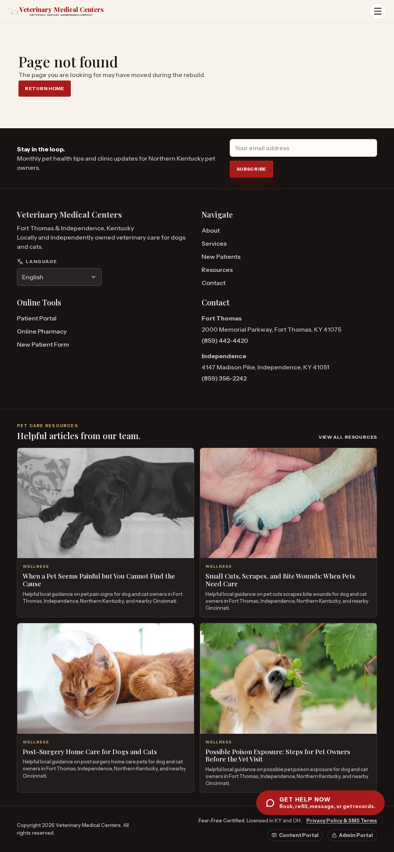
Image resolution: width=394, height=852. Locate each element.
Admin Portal (356, 835)
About (211, 230)
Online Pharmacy (42, 331)
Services (214, 243)
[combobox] (59, 277)
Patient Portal (37, 318)
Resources (217, 269)
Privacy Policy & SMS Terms (341, 820)
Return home (44, 88)
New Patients (221, 256)
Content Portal (299, 835)
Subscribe (251, 169)
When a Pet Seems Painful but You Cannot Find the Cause (99, 580)
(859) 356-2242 (224, 378)
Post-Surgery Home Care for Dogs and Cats (90, 751)
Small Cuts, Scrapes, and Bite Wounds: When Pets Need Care (280, 580)
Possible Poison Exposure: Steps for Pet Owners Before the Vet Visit (277, 755)
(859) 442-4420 (225, 340)
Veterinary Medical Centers (69, 214)
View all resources (348, 437)
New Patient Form (43, 344)
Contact (213, 283)
